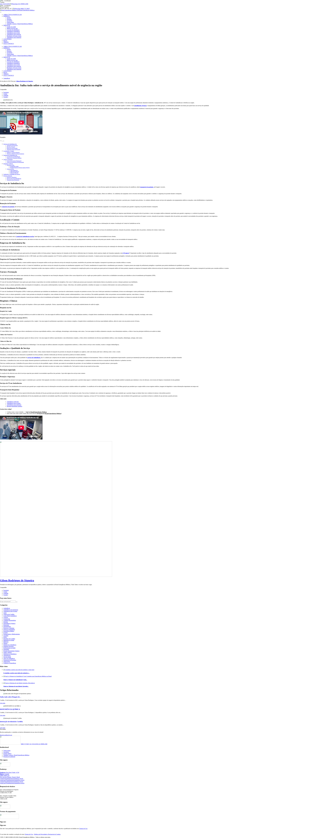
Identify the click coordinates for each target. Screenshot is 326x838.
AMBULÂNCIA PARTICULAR (12, 14)
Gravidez (5, 635)
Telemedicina (7, 655)
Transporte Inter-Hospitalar (13, 180)
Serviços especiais (7, 175)
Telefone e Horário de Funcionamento (15, 153)
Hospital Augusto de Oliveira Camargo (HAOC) (20, 167)
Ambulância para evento (13, 33)
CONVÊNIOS (7, 39)
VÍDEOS (5, 42)
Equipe (9, 17)
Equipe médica (7, 753)
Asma (5, 613)
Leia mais (2, 703)
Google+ (5, 97)
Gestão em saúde (11, 27)
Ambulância (6, 78)
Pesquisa (9, 19)
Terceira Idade (7, 657)
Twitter (5, 94)
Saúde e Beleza (7, 652)
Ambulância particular (13, 401)
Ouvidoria (9, 20)
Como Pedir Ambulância (10, 616)
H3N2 (5, 637)
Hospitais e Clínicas (8, 163)
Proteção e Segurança (12, 177)
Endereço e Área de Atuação (13, 152)
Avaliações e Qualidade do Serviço (11, 174)
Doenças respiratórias (9, 629)
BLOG (5, 40)
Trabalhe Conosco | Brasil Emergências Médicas (20, 23)
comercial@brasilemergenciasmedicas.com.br (12, 780)
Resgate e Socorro (11, 146)
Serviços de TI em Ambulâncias (14, 178)
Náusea (5, 643)
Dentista (5, 622)
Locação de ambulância (13, 30)
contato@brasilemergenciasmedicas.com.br (11, 778)
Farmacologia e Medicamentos (11, 634)
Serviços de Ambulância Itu (10, 144)
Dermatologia (7, 626)
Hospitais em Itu (10, 165)
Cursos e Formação (8, 159)
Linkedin (5, 95)
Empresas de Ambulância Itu (10, 155)
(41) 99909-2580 (23, 4)
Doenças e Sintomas (8, 628)
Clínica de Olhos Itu (14, 172)
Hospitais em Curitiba (9, 638)
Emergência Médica (8, 631)
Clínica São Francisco (14, 171)
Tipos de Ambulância (9, 658)
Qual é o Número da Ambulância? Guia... (15, 679)
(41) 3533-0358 (5, 4)
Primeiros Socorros (8, 646)
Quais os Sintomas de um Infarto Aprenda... (16, 686)
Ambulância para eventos (13, 403)
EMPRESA (6, 16)
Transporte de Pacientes (12, 145)
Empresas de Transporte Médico (14, 158)
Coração (5, 617)
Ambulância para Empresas (10, 609)
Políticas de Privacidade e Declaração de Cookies (47, 834)
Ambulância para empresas (14, 37)
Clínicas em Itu (10, 169)
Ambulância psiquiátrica (13, 31)
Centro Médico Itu (14, 170)
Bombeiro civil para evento (14, 36)
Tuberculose (6, 661)
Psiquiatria (6, 649)
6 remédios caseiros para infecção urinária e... (16, 673)
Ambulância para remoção (14, 34)
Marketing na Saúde (8, 640)
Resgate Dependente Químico (11, 651)
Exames (5, 632)
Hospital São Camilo (14, 166)
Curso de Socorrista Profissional (14, 160)
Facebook (6, 92)
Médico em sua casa (12, 28)
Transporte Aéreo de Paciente (13, 149)
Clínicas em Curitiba (8, 614)
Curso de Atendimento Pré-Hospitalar (15, 162)
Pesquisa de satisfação (9, 756)
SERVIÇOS (6, 25)
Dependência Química (9, 623)
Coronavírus (6, 619)
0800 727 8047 (25, 8)
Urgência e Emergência (9, 663)
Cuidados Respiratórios (9, 620)
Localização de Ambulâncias (13, 156)
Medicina (5, 641)
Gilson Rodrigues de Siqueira (24, 81)
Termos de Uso (83, 828)
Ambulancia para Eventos (10, 611)
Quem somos (10, 22)
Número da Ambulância (9, 645)
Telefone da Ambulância (9, 654)
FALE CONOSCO (8, 43)
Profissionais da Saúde (9, 648)
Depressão (6, 625)
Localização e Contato (8, 151)
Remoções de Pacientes (12, 148)
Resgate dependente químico (14, 406)
